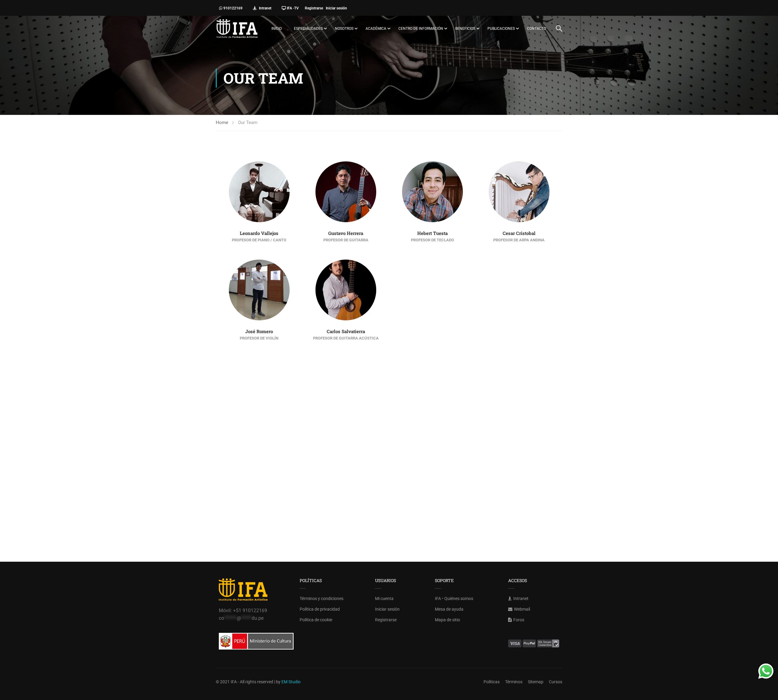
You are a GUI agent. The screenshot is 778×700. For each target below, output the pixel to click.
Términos (513, 681)
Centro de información (420, 28)
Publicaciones (501, 28)
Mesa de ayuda (449, 609)
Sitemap (535, 681)
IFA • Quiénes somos (454, 598)
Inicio (276, 28)
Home (222, 122)
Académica (376, 28)
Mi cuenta (384, 598)
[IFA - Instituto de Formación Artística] (237, 28)
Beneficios (465, 28)
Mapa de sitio (447, 619)
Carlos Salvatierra (346, 331)
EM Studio (291, 681)
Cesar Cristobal (519, 233)
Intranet (264, 8)
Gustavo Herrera (345, 233)
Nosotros (344, 28)
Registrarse (315, 8)
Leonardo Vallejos (259, 233)
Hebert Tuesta (432, 233)
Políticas (492, 681)
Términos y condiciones (321, 598)
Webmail (522, 609)
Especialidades (308, 28)
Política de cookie (316, 619)
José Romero (259, 331)
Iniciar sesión (338, 8)
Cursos (555, 681)
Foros (518, 619)
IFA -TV (292, 8)
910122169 (232, 8)
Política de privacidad (320, 609)
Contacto (536, 28)
